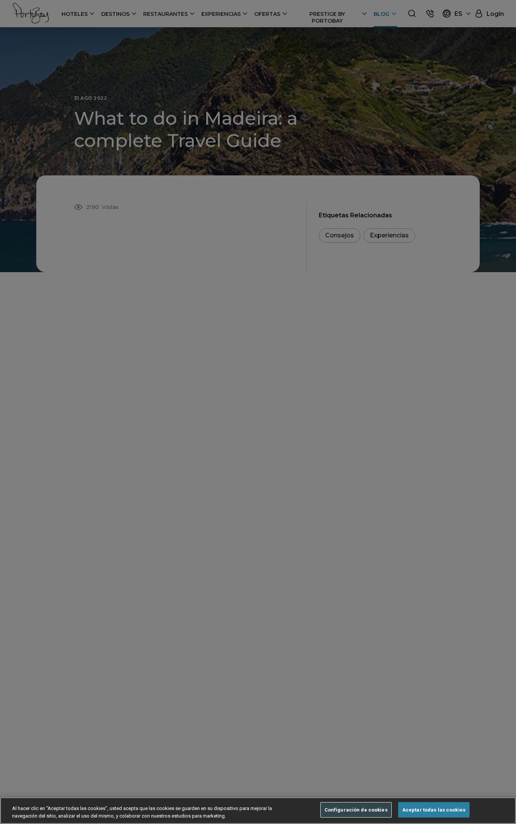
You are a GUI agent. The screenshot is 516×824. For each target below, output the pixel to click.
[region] (258, 810)
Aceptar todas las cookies (433, 810)
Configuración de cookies (356, 810)
